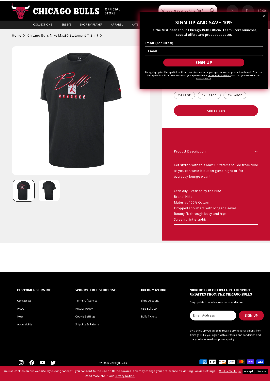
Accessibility (24, 324)
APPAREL (117, 24)
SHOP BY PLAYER (91, 24)
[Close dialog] (263, 16)
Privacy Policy (84, 308)
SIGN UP (251, 315)
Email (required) (159, 43)
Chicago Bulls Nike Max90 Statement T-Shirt (62, 35)
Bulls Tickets (149, 316)
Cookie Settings (85, 316)
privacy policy (203, 78)
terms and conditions (219, 75)
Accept (248, 371)
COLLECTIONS (42, 24)
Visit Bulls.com (150, 308)
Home (16, 35)
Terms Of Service (86, 300)
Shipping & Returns (87, 324)
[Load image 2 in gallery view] (49, 190)
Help (20, 316)
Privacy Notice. (125, 376)
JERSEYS (66, 24)
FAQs (20, 308)
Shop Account (150, 300)
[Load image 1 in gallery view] (23, 190)
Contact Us (24, 300)
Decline (261, 371)
